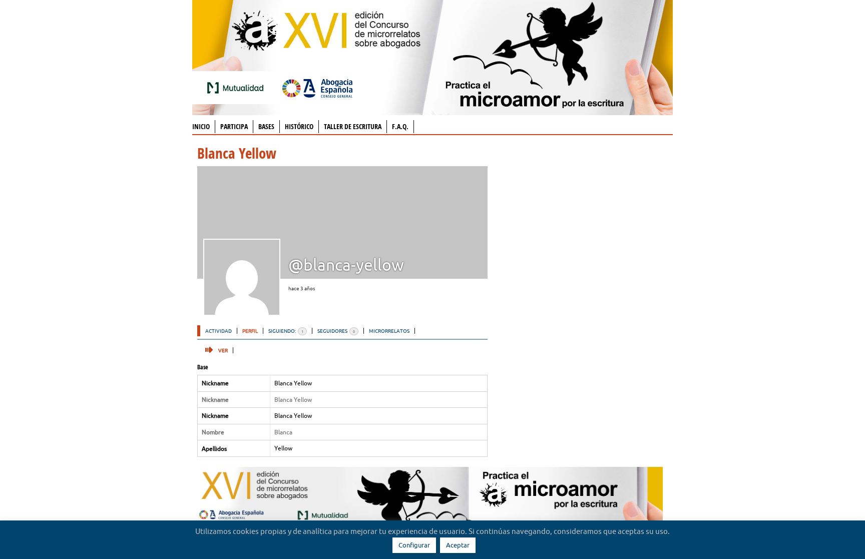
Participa (234, 126)
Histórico (299, 126)
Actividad (218, 331)
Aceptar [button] (458, 544)
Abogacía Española (317, 87)
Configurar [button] (414, 544)
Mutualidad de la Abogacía (237, 87)
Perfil (250, 331)
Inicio (201, 126)
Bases (266, 126)
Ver (223, 350)
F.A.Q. (400, 126)
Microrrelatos (389, 331)
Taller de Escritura (352, 126)
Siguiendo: (285, 331)
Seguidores (336, 331)
